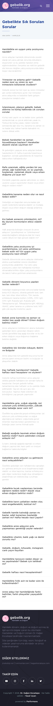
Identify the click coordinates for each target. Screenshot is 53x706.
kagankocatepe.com (40, 663)
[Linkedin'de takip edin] (32, 680)
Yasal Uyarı (30, 696)
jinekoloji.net (8, 663)
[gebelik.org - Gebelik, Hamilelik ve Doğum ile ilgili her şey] (16, 6)
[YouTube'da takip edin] (6, 680)
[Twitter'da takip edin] (40, 680)
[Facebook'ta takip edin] (23, 680)
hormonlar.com (22, 663)
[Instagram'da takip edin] (15, 680)
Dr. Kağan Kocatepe (30, 693)
